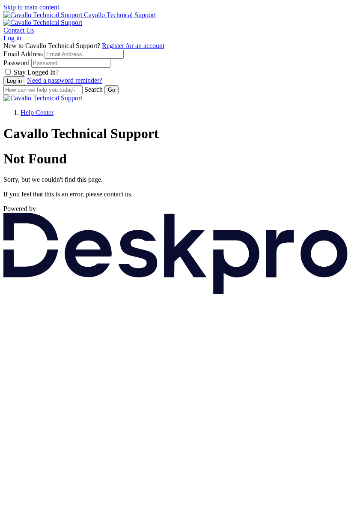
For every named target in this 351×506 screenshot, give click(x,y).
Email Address (23, 53)
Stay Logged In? (36, 72)
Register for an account (133, 45)
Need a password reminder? (64, 80)
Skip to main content (31, 7)
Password (16, 62)
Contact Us (18, 30)
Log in (12, 38)
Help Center (37, 112)
